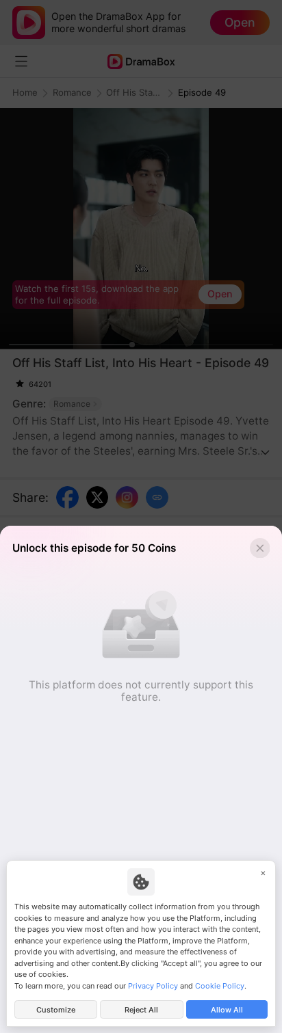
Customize (55, 1010)
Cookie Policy (219, 986)
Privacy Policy (153, 986)
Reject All (141, 1010)
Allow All (227, 1010)
